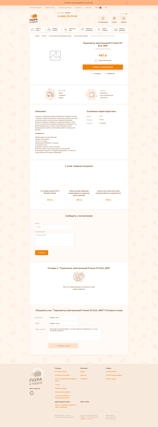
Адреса (82, 371)
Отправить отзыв (63, 346)
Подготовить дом (73, 29)
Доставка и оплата (61, 371)
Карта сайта (84, 402)
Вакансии (83, 375)
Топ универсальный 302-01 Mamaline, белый (49, 192)
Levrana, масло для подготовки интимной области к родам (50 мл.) (108, 192)
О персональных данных (62, 392)
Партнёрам (83, 379)
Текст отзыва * (40, 329)
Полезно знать (50, 7)
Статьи (57, 384)
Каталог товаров (111, 379)
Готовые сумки (103, 22)
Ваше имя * (39, 317)
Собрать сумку (38, 29)
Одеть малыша (105, 29)
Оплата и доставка (65, 7)
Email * (37, 323)
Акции (98, 7)
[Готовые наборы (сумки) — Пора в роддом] (34, 13)
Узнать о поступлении (103, 67)
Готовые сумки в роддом (114, 375)
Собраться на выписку (89, 29)
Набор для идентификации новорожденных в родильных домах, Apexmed (79, 193)
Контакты (78, 7)
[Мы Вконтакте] (32, 393)
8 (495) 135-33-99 (67, 16)
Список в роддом (35, 7)
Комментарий (40, 232)
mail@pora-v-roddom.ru (86, 418)
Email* (37, 223)
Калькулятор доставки (62, 375)
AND (100, 116)
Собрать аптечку (55, 29)
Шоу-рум (88, 7)
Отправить (41, 252)
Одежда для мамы (122, 29)
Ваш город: (64, 12)
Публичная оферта (61, 388)
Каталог (114, 22)
